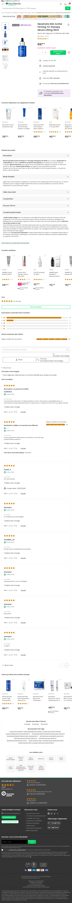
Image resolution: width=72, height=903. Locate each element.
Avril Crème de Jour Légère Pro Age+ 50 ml (51, 736)
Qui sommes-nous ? (33, 813)
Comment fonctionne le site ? (36, 816)
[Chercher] (67, 8)
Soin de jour (35, 724)
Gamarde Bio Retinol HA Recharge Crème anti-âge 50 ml (48, 734)
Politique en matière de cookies (36, 885)
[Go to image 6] (5, 66)
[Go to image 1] (5, 26)
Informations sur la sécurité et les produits (15, 243)
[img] (22, 46)
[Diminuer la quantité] (39, 52)
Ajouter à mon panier (58, 52)
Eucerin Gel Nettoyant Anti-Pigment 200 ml (18, 734)
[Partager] (68, 24)
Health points (30, 826)
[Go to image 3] (5, 42)
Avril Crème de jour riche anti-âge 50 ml (25, 738)
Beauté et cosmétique (12, 12)
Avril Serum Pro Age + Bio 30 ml (47, 738)
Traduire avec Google (12, 407)
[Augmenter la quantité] (45, 52)
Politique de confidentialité (36, 881)
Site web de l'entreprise (34, 828)
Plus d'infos (48, 95)
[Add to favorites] (69, 52)
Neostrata (41, 36)
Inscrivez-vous (32, 842)
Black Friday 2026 (32, 830)
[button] (61, 665)
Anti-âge (27, 12)
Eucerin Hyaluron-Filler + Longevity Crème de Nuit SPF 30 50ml (46, 740)
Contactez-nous (9, 817)
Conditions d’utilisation (36, 882)
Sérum (33, 12)
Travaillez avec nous (33, 818)
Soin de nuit (44, 724)
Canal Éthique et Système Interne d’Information (36, 887)
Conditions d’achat (36, 884)
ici (30, 856)
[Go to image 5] (5, 58)
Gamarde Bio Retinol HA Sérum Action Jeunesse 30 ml (22, 736)
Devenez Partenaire (32, 823)
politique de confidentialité (17, 850)
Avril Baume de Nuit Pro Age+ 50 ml (17, 740)
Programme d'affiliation (34, 821)
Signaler (23, 412)
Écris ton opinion (36, 307)
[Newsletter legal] (3, 850)
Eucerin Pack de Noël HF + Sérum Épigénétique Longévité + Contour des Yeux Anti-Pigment (35, 731)
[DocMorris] (13, 4)
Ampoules (27, 724)
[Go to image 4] (5, 50)
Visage (22, 12)
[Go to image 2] (5, 34)
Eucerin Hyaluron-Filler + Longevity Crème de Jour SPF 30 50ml (36, 743)
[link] (11, 301)
